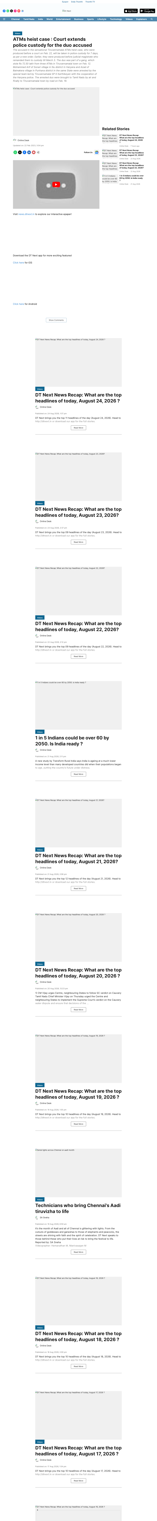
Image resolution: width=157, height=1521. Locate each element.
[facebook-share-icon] (24, 153)
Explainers (141, 19)
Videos (129, 19)
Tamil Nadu (28, 19)
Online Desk (23, 140)
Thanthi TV (90, 2)
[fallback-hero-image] (110, 138)
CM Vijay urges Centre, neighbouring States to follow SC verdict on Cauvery (79, 993)
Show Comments (56, 320)
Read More (78, 428)
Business (78, 19)
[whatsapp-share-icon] (15, 153)
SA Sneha (44, 1217)
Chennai (15, 19)
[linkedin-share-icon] (29, 153)
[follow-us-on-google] (96, 152)
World (50, 19)
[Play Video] (56, 184)
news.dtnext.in (26, 214)
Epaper (65, 2)
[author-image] (15, 140)
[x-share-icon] (20, 153)
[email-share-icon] (34, 153)
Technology (116, 19)
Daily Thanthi (77, 2)
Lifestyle (101, 19)
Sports (90, 19)
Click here (18, 262)
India (40, 19)
